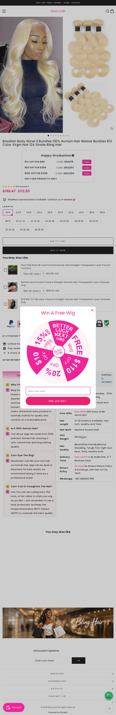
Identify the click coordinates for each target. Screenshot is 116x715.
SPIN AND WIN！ (58, 401)
